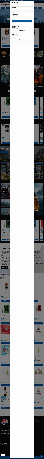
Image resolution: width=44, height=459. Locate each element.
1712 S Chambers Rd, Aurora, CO (16, 26)
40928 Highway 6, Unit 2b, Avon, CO (16, 35)
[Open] (32, 7)
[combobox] (21, 7)
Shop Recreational (22, 20)
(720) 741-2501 (14, 27)
